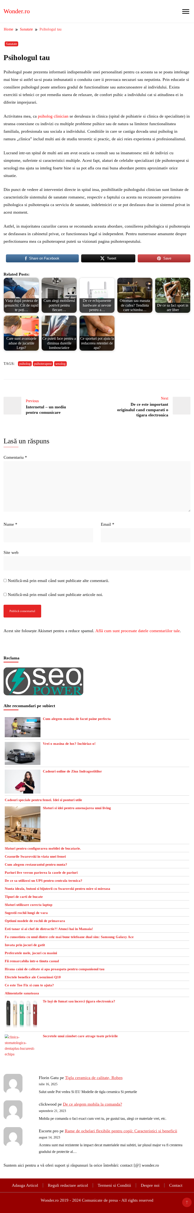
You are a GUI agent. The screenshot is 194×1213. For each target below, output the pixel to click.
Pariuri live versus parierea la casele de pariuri (41, 872)
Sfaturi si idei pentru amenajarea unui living (77, 808)
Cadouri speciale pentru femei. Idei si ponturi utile (43, 800)
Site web (11, 552)
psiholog (25, 364)
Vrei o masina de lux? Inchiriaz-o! (69, 743)
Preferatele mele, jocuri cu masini (31, 953)
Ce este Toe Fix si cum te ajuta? (29, 985)
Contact (175, 1185)
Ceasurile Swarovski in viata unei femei (35, 856)
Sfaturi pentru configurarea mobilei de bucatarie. (43, 848)
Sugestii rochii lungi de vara (26, 913)
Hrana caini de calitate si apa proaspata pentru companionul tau (54, 969)
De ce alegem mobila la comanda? (92, 1104)
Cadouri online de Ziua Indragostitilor (72, 771)
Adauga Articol (25, 1185)
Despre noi (150, 1185)
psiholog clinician (53, 116)
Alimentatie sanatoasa (22, 993)
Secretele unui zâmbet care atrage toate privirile (80, 1036)
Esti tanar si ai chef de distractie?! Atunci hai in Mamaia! (49, 929)
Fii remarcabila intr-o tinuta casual (32, 961)
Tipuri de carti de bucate (24, 897)
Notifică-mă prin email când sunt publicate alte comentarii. (58, 580)
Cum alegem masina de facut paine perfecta (77, 719)
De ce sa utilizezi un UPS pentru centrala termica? (43, 880)
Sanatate (11, 44)
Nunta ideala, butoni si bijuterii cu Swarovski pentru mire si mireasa (57, 889)
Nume (10, 524)
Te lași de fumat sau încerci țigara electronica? (79, 1001)
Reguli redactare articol (68, 1185)
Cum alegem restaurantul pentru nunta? (36, 864)
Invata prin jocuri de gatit (25, 945)
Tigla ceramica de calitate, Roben (94, 1077)
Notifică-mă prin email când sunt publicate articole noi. (55, 594)
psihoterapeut (43, 364)
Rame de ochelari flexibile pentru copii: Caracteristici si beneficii (121, 1131)
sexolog (60, 364)
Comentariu (15, 457)
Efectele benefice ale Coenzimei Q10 (33, 977)
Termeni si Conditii (114, 1185)
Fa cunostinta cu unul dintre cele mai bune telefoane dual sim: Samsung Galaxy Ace (69, 937)
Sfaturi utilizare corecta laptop (28, 905)
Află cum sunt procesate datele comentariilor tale (137, 630)
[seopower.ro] (43, 671)
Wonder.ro (17, 11)
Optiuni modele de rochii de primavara (35, 921)
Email (107, 524)
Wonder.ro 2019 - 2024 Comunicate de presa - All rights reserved (97, 1200)
